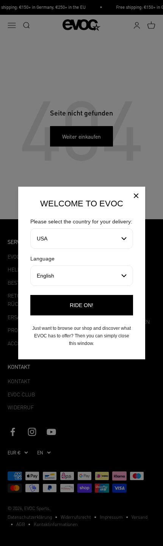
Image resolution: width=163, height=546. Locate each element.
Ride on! (81, 305)
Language (42, 259)
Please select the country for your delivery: (81, 221)
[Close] (136, 196)
